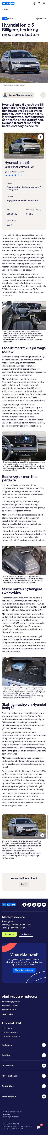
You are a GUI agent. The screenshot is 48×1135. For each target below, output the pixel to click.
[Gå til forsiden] (8, 3)
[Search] (39, 3)
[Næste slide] (42, 835)
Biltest (6, 9)
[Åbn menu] (44, 3)
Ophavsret (6, 1114)
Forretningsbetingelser (10, 1117)
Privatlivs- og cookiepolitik (12, 1112)
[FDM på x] (29, 905)
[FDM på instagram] (34, 905)
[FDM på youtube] (44, 905)
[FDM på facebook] (24, 905)
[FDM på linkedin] (39, 905)
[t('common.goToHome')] (9, 904)
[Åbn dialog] (40, 137)
